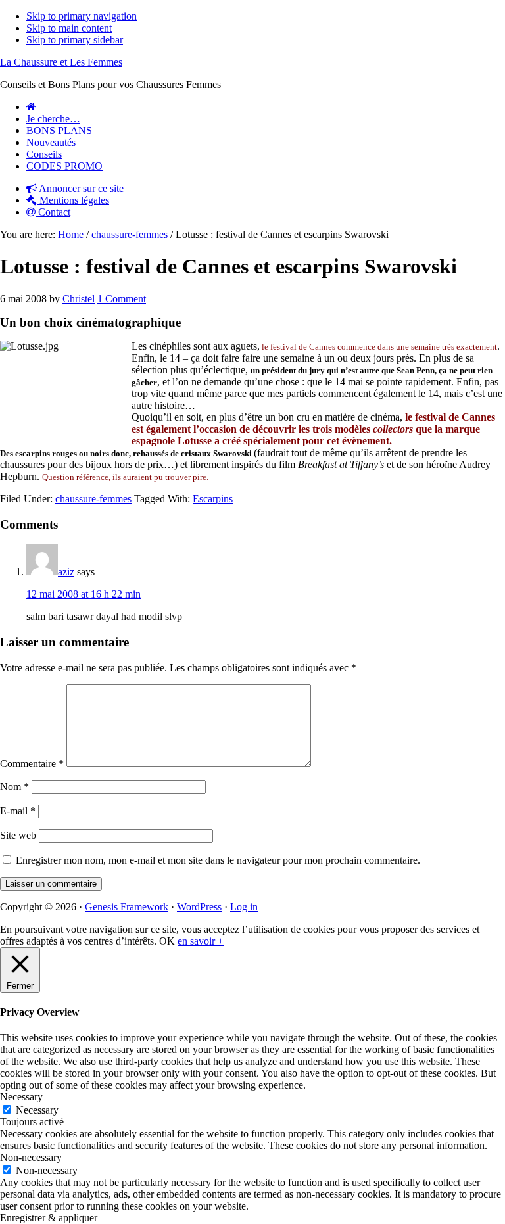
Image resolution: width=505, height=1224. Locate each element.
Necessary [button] (21, 1096)
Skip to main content (69, 28)
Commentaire (32, 763)
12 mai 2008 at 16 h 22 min (83, 594)
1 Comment (121, 298)
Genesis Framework (126, 906)
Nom (14, 786)
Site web (18, 835)
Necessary (37, 1110)
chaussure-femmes (93, 498)
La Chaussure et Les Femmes (61, 62)
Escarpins (213, 498)
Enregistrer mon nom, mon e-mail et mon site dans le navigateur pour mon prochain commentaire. (218, 860)
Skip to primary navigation (81, 16)
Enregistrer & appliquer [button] (48, 1217)
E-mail (18, 810)
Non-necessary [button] (31, 1157)
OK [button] (167, 941)
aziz (66, 571)
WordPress (199, 906)
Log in (244, 906)
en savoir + (201, 941)
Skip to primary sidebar (74, 39)
